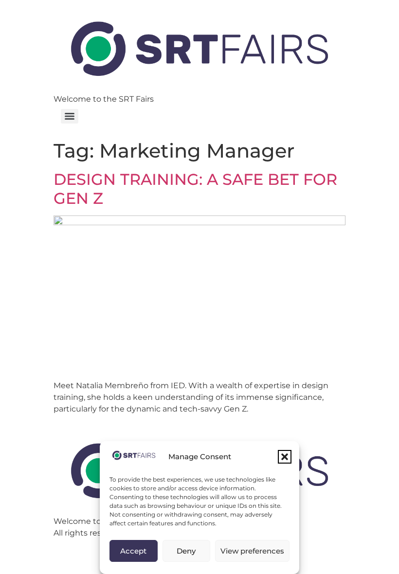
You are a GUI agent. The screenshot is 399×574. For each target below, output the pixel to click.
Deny (186, 551)
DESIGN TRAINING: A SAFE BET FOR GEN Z (195, 188)
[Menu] (69, 116)
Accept (133, 551)
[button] (285, 457)
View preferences (252, 551)
